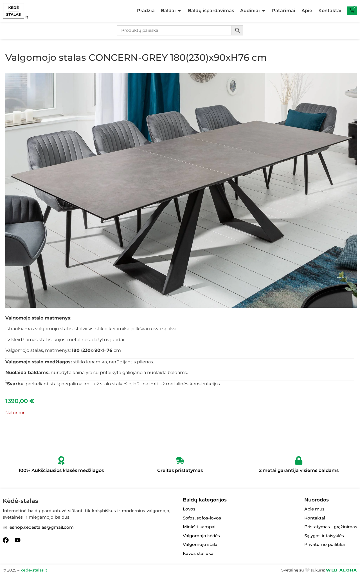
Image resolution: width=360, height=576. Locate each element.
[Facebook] (6, 540)
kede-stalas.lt (34, 570)
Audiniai (250, 10)
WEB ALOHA (341, 570)
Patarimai (283, 10)
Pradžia (146, 10)
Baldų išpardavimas (211, 10)
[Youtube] (18, 540)
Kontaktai (329, 10)
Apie (307, 10)
